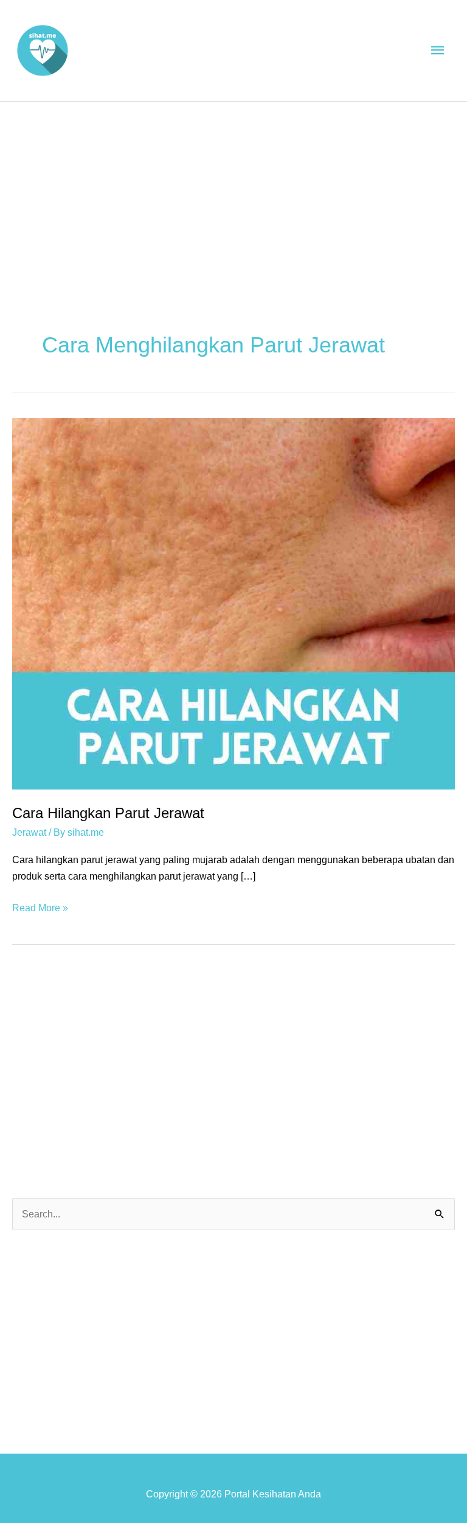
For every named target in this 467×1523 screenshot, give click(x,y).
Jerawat (29, 832)
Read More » (40, 909)
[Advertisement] (233, 193)
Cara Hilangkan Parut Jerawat (108, 813)
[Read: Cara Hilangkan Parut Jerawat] (233, 602)
